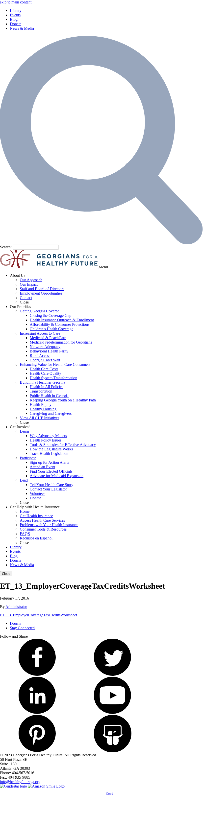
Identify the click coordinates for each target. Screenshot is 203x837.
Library (16, 10)
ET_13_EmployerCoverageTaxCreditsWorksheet (38, 615)
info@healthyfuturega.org (20, 782)
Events (15, 15)
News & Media (22, 28)
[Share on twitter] (112, 674)
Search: (6, 247)
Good (109, 793)
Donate (15, 24)
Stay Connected (22, 628)
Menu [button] (103, 267)
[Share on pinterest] (37, 750)
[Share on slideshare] (112, 750)
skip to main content (15, 2)
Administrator (16, 606)
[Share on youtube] (112, 712)
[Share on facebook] (37, 674)
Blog (14, 19)
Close (6, 574)
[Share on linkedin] (37, 712)
